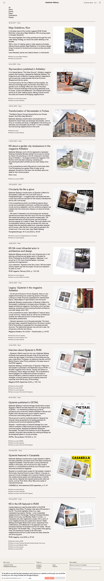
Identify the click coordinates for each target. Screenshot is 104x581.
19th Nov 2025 (13, 106)
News (11, 9)
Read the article (14, 130)
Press (11, 13)
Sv (95, 2)
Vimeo (54, 565)
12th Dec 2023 (13, 282)
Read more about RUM (16, 388)
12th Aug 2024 (13, 184)
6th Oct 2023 (12, 397)
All (9, 7)
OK (49, 578)
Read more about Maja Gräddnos (19, 56)
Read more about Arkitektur (17, 100)
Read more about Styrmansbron (18, 98)
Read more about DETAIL (16, 441)
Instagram (39, 565)
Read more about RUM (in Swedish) (19, 277)
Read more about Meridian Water (18, 545)
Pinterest (55, 566)
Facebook (39, 566)
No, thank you (60, 578)
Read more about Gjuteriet (17, 132)
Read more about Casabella (17, 491)
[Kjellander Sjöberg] (52, 2)
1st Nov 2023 (12, 345)
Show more (12, 175)
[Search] (100, 3)
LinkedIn (38, 568)
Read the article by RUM (16, 386)
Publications (13, 15)
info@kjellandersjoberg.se (9, 566)
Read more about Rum (16, 58)
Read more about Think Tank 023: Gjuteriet (21, 392)
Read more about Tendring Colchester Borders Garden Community (27, 543)
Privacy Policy (24, 578)
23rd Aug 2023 (13, 499)
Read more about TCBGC (17, 179)
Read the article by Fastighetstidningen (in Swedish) (23, 235)
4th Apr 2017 (12, 23)
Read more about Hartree (16, 547)
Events (11, 11)
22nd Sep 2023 (13, 450)
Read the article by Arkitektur (17, 335)
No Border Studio (88, 2)
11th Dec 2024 (13, 141)
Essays (11, 17)
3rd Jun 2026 (12, 64)
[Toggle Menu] (4, 3)
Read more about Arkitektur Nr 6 (18, 337)
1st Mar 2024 (12, 243)
